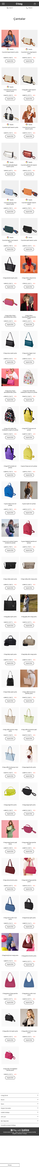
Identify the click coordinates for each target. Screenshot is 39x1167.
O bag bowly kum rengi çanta (10, 955)
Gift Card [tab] (3, 1116)
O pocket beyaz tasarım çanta (10, 52)
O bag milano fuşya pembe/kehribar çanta (10, 316)
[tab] (10, 8)
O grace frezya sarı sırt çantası (29, 466)
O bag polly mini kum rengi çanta (28, 1031)
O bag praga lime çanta (10, 805)
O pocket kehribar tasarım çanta (29, 203)
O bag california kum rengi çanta (10, 730)
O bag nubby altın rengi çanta (29, 579)
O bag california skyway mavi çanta (10, 768)
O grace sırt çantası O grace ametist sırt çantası (10, 542)
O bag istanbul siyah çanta (10, 278)
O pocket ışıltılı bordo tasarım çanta (29, 165)
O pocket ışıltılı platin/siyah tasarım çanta (10, 165)
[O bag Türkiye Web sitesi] (19, 4)
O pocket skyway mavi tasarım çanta (10, 203)
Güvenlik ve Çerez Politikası (8, 1125)
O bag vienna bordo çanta (10, 880)
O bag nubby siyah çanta (10, 579)
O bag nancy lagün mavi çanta (29, 354)
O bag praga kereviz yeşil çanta (10, 843)
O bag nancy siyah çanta (10, 353)
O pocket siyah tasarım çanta (10, 127)
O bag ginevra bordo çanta (29, 956)
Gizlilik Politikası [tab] (5, 1112)
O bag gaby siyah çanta (10, 616)
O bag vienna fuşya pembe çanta (29, 880)
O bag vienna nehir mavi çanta (10, 918)
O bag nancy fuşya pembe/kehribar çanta (10, 391)
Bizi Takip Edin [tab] (5, 1121)
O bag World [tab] (4, 1095)
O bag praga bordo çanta (29, 767)
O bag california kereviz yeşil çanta (29, 730)
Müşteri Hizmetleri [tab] (6, 1108)
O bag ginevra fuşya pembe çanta (10, 994)
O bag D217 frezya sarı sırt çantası (29, 429)
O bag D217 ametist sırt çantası (10, 466)
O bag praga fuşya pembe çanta (29, 843)
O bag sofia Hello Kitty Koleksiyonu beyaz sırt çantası (29, 391)
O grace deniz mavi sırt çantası (10, 504)
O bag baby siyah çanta (10, 654)
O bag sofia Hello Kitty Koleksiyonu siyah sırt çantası (10, 429)
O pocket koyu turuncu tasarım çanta (10, 90)
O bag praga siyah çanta (28, 805)
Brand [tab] (2, 1099)
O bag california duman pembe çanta (28, 692)
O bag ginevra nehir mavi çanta (29, 994)
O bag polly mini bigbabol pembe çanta (10, 1069)
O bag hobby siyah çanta (10, 692)
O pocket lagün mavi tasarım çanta (10, 241)
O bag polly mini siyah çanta (10, 1031)
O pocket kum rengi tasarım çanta (29, 52)
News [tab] (2, 1104)
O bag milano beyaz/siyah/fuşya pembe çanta (29, 317)
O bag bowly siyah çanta (29, 917)
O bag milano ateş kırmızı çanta (29, 278)
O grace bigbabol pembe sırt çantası (29, 542)
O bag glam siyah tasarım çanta (29, 90)
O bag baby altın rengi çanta (29, 654)
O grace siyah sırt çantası (29, 503)
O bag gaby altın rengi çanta (29, 616)
